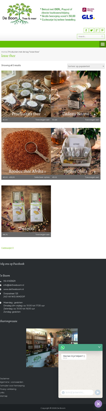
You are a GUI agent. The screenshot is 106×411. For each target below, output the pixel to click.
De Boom (61, 408)
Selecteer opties (42, 177)
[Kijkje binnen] (52, 347)
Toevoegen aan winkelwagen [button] (42, 120)
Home (4, 52)
